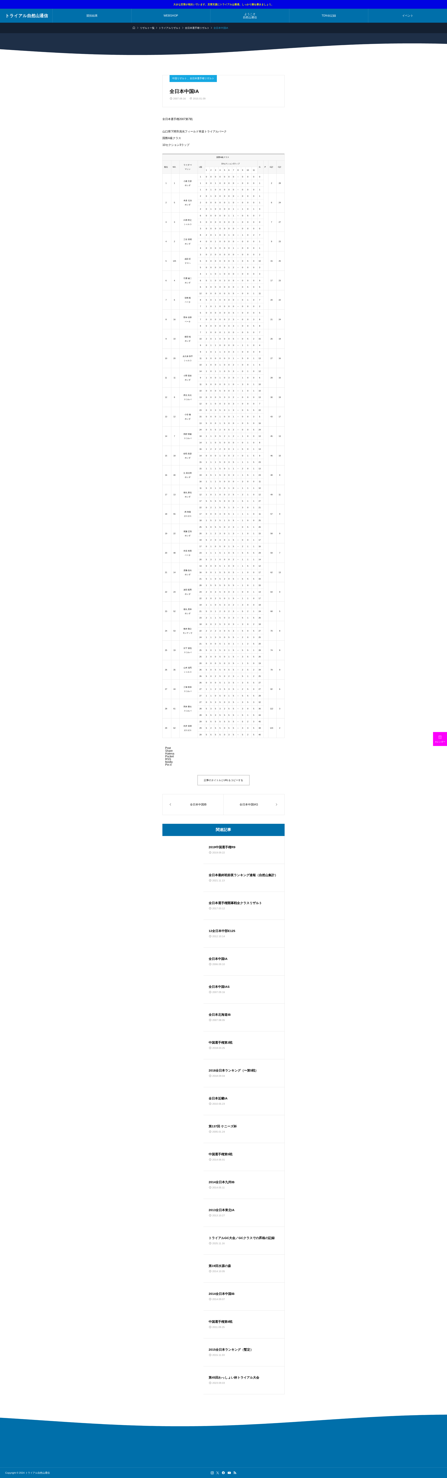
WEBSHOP (171, 15)
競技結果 (92, 15)
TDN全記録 (329, 15)
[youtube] (229, 1472)
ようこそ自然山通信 (250, 16)
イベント (407, 15)
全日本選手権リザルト (202, 78)
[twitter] (217, 1472)
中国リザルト (180, 78)
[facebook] (223, 1473)
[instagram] (212, 1472)
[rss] (234, 1472)
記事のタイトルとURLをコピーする (223, 780)
